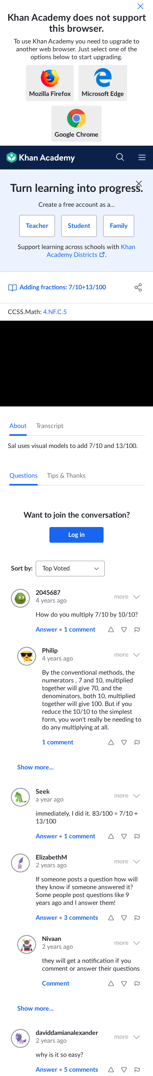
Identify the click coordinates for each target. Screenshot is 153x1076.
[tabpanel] (76, 443)
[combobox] (70, 568)
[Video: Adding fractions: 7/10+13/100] (76, 363)
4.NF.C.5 (55, 312)
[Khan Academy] (37, 157)
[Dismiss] (140, 6)
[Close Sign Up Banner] (139, 183)
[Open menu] (142, 157)
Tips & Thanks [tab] (66, 476)
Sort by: (22, 568)
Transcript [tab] (50, 426)
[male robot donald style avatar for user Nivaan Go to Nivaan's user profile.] (25, 944)
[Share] (138, 287)
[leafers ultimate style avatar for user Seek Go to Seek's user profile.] (18, 797)
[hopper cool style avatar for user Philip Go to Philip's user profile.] (25, 656)
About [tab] (18, 426)
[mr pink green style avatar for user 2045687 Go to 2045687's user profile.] (18, 598)
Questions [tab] (23, 476)
